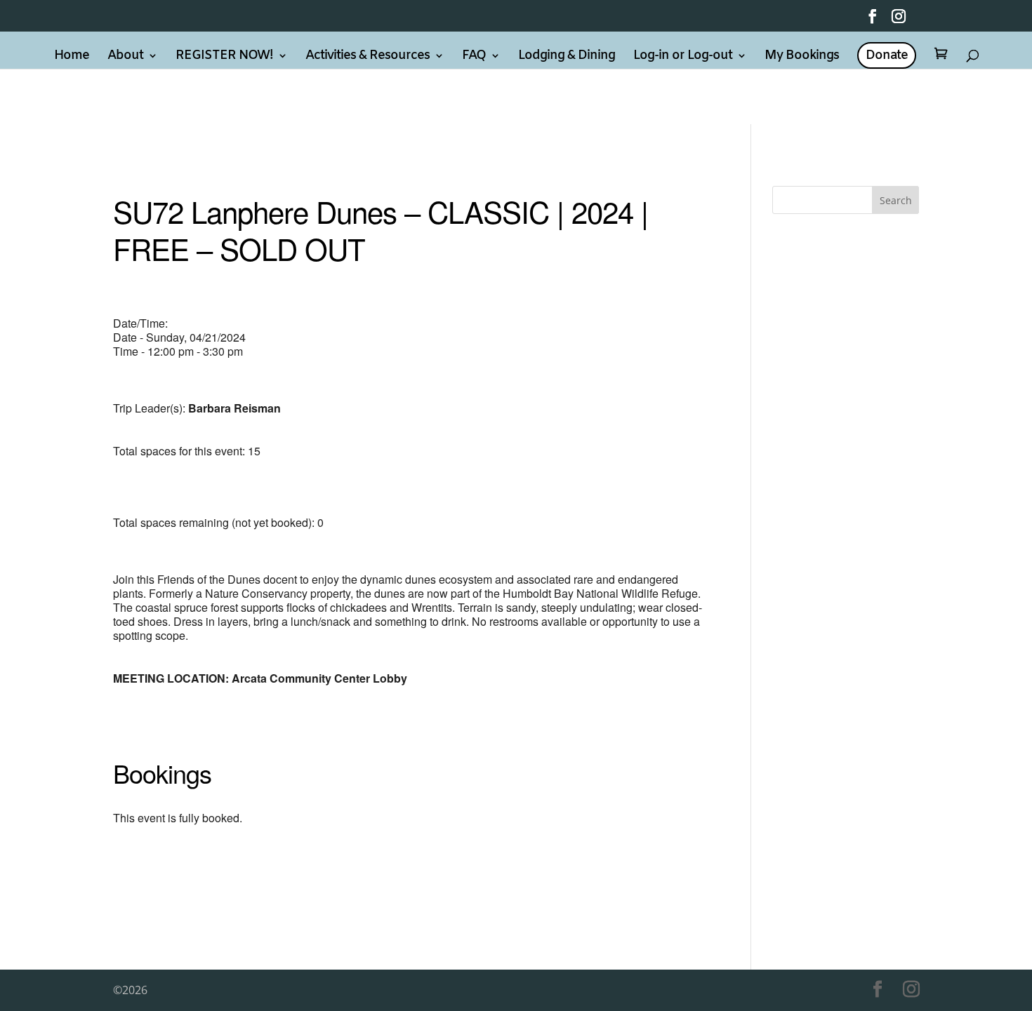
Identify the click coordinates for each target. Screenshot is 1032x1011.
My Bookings (802, 57)
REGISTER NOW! (224, 57)
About (125, 57)
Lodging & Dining (566, 57)
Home (71, 57)
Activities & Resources (367, 57)
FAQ (474, 57)
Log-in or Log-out (682, 57)
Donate (887, 55)
